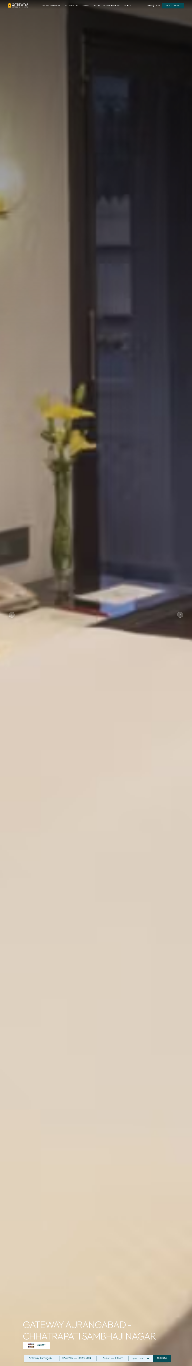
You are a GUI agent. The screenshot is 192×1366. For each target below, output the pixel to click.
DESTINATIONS (71, 5)
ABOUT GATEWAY (51, 5)
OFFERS (96, 5)
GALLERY (41, 1345)
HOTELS (85, 5)
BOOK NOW (173, 5)
